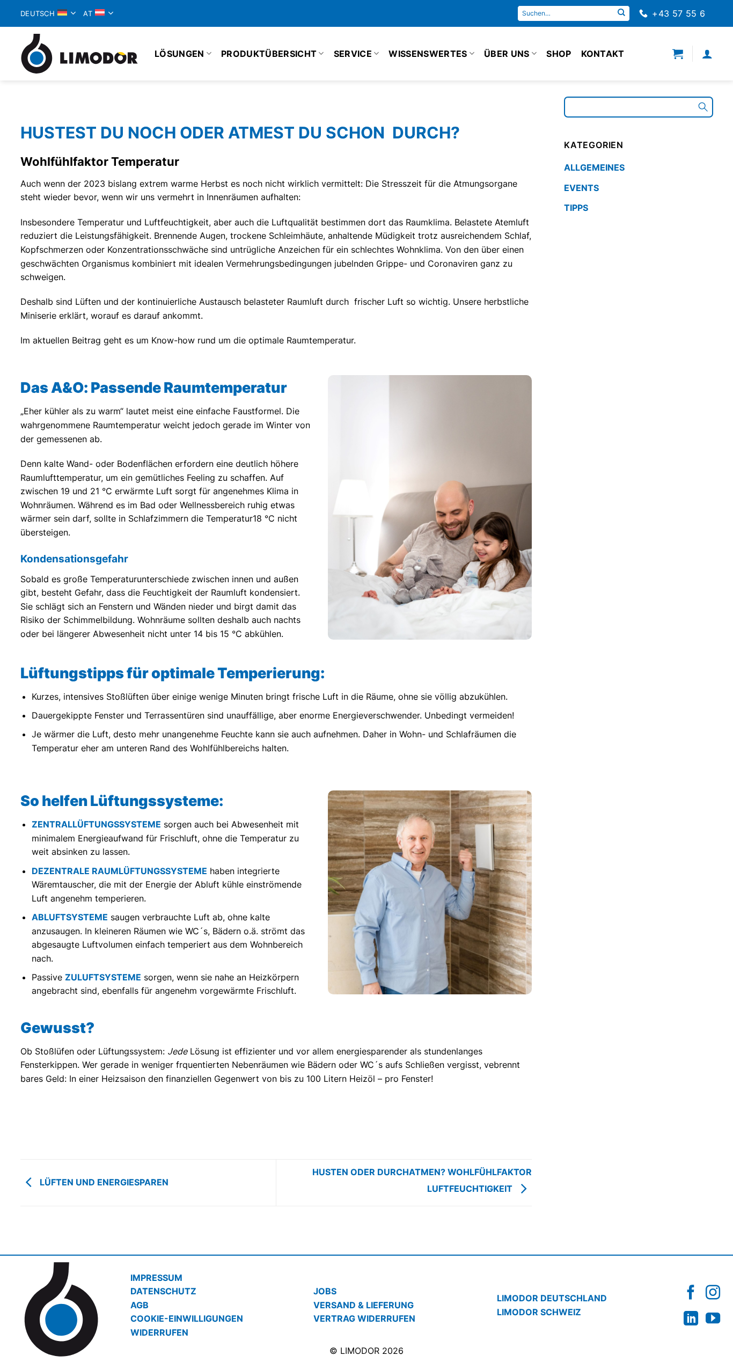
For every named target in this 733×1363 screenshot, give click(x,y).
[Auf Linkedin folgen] (691, 1318)
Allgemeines (594, 167)
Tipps (576, 207)
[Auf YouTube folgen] (713, 1318)
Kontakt (603, 53)
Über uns (507, 53)
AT (87, 13)
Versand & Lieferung (363, 1305)
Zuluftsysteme (103, 977)
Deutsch (37, 13)
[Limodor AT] (79, 54)
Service (353, 53)
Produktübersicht (269, 53)
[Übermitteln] (621, 13)
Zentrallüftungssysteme (96, 824)
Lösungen (179, 53)
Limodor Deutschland (552, 1298)
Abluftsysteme (70, 917)
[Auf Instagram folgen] (713, 1292)
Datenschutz (163, 1291)
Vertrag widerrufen (364, 1318)
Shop (558, 53)
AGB (139, 1305)
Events (581, 187)
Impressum (156, 1277)
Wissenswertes (428, 53)
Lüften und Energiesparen (103, 1181)
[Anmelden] (707, 53)
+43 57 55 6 (678, 13)
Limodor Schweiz (539, 1312)
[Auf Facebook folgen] (691, 1292)
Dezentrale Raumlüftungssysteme (119, 871)
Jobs (324, 1291)
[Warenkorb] (677, 53)
